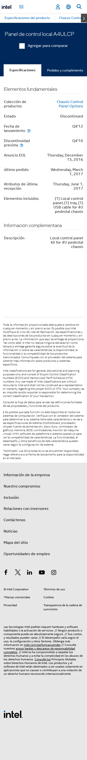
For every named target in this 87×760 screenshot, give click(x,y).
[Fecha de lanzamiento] (28, 131)
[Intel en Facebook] (6, 573)
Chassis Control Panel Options (70, 104)
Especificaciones (22, 70)
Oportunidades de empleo (27, 554)
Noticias (10, 531)
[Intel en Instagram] (54, 573)
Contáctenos (14, 520)
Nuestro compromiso (22, 486)
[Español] (68, 6)
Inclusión (11, 497)
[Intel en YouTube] (42, 573)
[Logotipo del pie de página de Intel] (13, 714)
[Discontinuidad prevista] (21, 145)
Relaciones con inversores (26, 508)
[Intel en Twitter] (18, 573)
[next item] (84, 18)
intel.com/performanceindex (42, 645)
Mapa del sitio (16, 542)
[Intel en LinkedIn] (30, 573)
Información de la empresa (27, 475)
